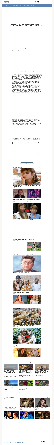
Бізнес (17, 5)
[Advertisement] (27, 14)
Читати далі (27, 163)
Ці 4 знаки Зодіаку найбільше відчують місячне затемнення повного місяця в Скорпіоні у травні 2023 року (25, 388)
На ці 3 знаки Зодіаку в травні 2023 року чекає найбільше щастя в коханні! (41, 387)
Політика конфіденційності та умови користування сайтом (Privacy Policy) (14, 442)
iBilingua (6, 1)
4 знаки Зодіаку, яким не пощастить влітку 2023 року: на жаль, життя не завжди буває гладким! (10, 388)
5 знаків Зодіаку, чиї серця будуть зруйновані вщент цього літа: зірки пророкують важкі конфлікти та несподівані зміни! (41, 372)
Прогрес (28, 5)
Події (24, 5)
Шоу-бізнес (33, 5)
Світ (9, 5)
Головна (6, 5)
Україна (13, 5)
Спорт (21, 5)
